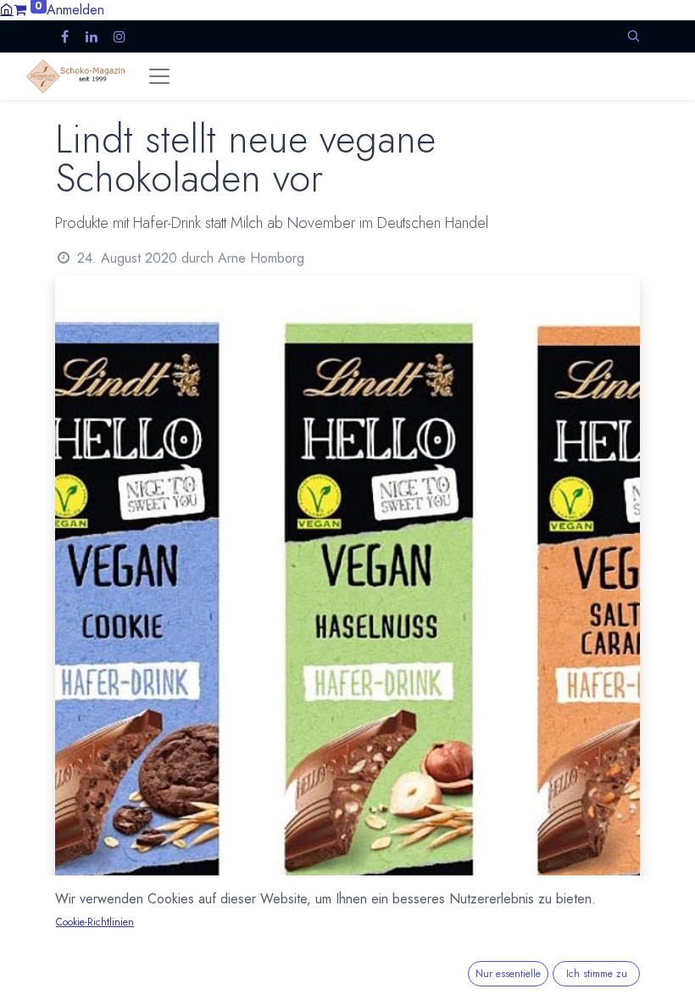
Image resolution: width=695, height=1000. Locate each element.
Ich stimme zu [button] (596, 973)
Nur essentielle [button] (508, 973)
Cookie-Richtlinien (95, 922)
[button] (633, 36)
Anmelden (75, 9)
